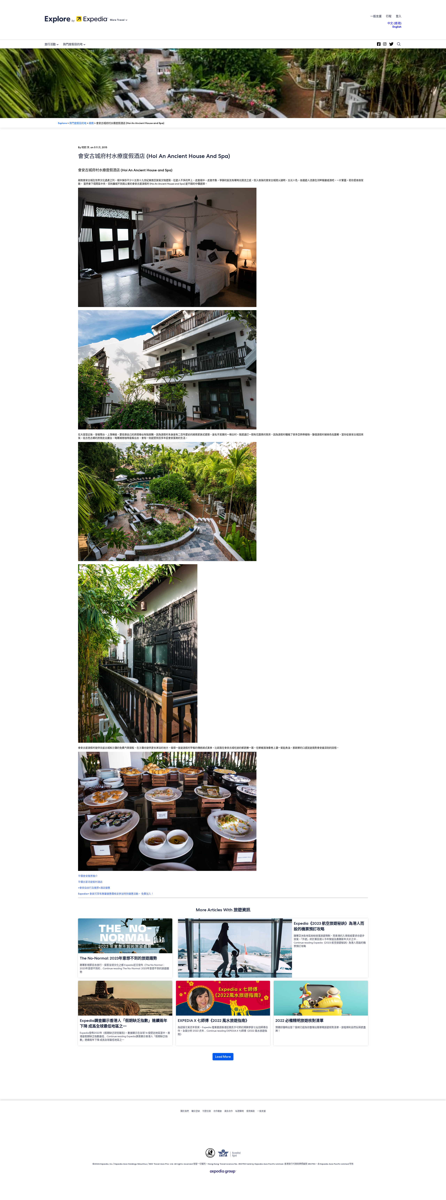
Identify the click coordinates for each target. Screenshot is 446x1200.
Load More (223, 1057)
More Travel (117, 19)
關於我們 (184, 1111)
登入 (398, 16)
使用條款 (250, 1111)
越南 (91, 123)
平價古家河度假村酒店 (90, 881)
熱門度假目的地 (73, 44)
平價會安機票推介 (88, 875)
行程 (388, 16)
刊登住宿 (206, 1111)
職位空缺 (195, 1111)
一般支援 (376, 16)
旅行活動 (50, 44)
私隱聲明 (239, 1111)
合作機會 (217, 1111)
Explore (62, 123)
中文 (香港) (394, 23)
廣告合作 (228, 1111)
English (397, 26)
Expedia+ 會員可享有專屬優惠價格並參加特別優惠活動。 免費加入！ (115, 893)
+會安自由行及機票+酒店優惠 (94, 887)
